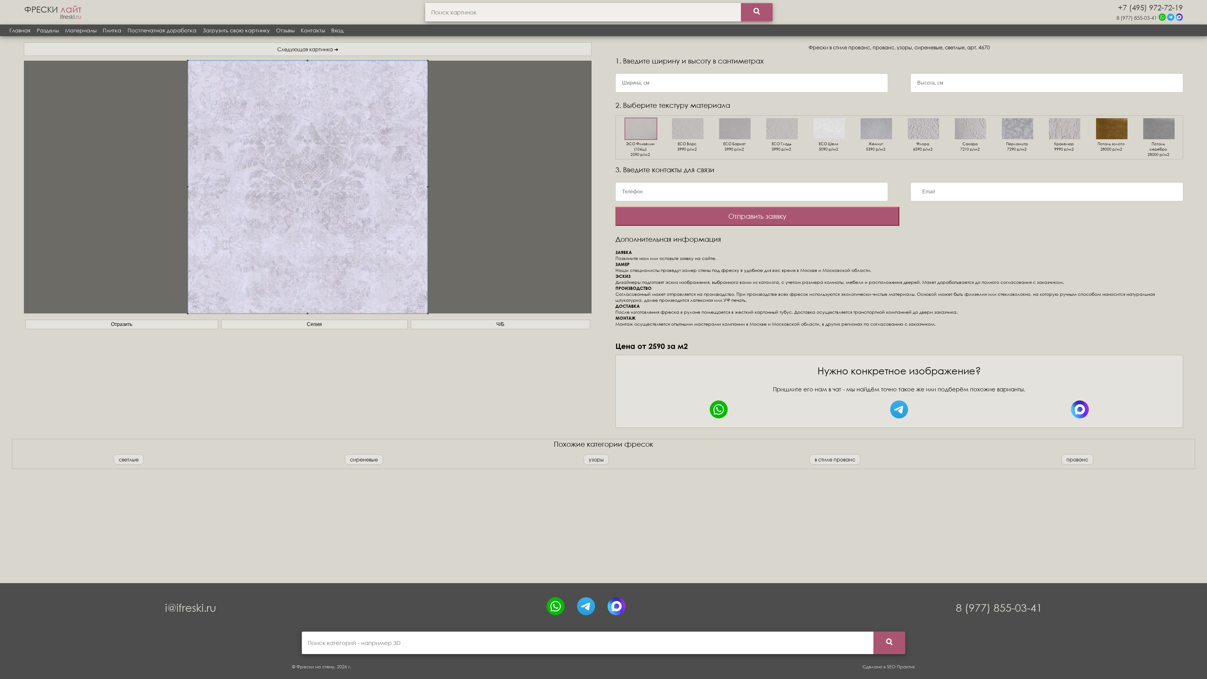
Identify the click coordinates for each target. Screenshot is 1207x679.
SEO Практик (901, 667)
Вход (337, 30)
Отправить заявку (757, 216)
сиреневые (364, 459)
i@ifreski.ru (190, 607)
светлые (129, 459)
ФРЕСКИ (52, 9)
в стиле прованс (835, 459)
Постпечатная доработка (162, 30)
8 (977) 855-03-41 (1136, 17)
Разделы (48, 30)
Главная (19, 30)
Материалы (80, 30)
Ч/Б (500, 324)
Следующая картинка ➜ (307, 49)
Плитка (112, 30)
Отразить (121, 324)
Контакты (313, 30)
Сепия (314, 324)
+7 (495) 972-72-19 (1150, 7)
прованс (1077, 459)
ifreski (70, 16)
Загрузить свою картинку (236, 30)
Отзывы (285, 30)
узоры (596, 459)
